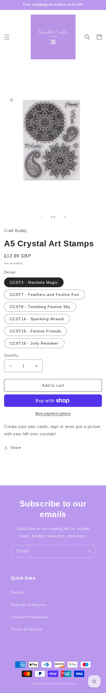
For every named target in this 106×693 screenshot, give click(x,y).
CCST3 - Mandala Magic (34, 282)
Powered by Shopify (66, 683)
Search (17, 592)
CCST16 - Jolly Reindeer (34, 343)
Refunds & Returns (28, 605)
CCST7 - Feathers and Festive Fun (44, 294)
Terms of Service (26, 629)
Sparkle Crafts (46, 683)
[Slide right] (65, 217)
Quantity (11, 355)
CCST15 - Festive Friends (35, 331)
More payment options (53, 414)
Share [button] (15, 447)
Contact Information (29, 617)
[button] (7, 37)
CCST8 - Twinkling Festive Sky (40, 307)
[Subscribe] (89, 551)
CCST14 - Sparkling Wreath (37, 319)
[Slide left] (41, 217)
